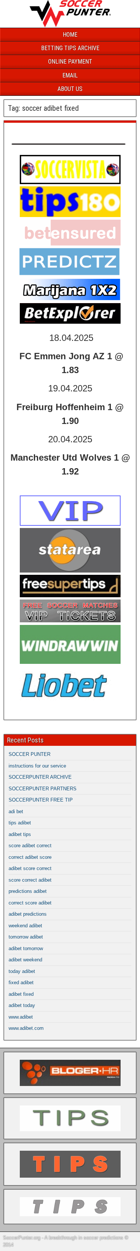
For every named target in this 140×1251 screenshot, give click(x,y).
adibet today (22, 1005)
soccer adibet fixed (38, 130)
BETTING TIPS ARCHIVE (70, 48)
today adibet (22, 971)
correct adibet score (30, 857)
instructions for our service (37, 766)
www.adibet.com (26, 1028)
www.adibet (21, 1017)
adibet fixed (21, 994)
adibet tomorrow (26, 948)
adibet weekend (25, 959)
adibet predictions (28, 914)
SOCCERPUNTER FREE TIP (41, 800)
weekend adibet (25, 925)
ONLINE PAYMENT (70, 61)
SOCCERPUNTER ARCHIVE (40, 777)
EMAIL (70, 75)
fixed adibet (21, 982)
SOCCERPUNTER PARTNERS (43, 788)
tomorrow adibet (26, 937)
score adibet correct (30, 845)
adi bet (16, 811)
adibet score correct (30, 868)
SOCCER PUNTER (29, 754)
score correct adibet (30, 880)
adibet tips (20, 834)
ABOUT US (70, 88)
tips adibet (20, 823)
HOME (70, 34)
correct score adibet (30, 903)
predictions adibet (28, 891)
